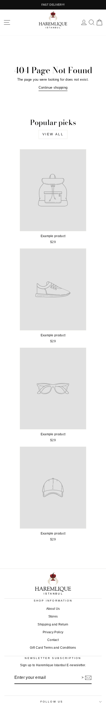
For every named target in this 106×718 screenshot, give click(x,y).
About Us (53, 609)
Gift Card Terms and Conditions (53, 647)
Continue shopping (53, 87)
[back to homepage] (53, 19)
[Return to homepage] (53, 584)
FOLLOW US (51, 701)
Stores (53, 616)
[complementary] (53, 5)
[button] (7, 22)
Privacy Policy (53, 632)
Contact (53, 640)
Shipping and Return (53, 624)
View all (53, 134)
